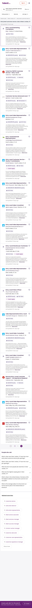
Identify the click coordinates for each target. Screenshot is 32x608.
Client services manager (12, 519)
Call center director (11, 505)
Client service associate (12, 515)
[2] (21, 446)
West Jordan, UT (11, 18)
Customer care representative (14, 537)
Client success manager (12, 524)
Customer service (10, 501)
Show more (23, 42)
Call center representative (13, 510)
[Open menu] (29, 3)
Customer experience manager (14, 542)
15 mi (26, 9)
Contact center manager (13, 528)
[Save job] (29, 27)
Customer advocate (11, 533)
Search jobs (3, 18)
